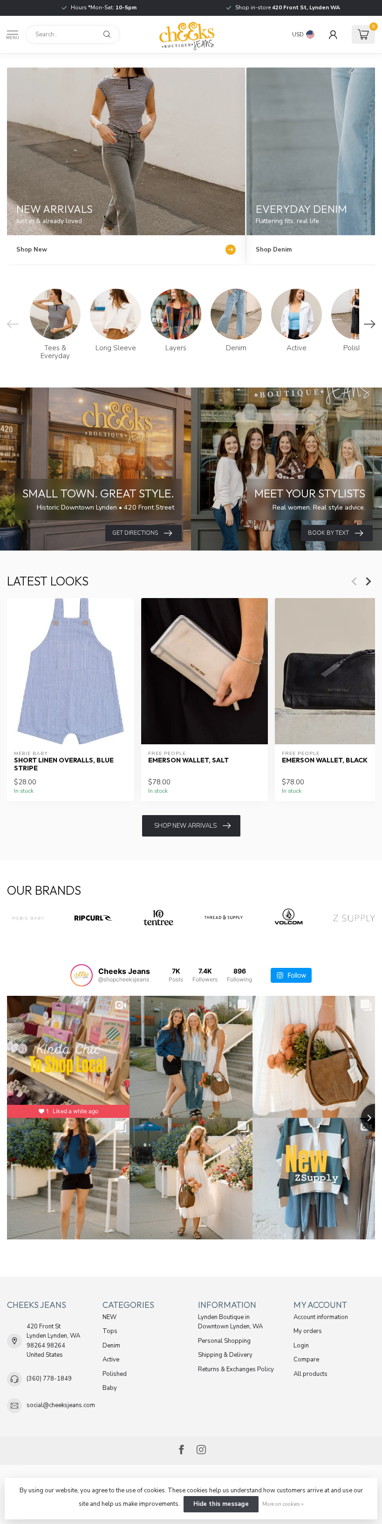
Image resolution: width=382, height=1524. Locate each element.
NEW (109, 1317)
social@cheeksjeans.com (61, 1405)
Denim (111, 1345)
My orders (307, 1331)
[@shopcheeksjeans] (81, 975)
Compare (306, 1359)
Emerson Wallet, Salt (188, 760)
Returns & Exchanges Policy (236, 1369)
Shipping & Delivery (225, 1355)
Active (110, 1359)
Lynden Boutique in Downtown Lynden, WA (230, 1322)
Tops (109, 1331)
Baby (109, 1388)
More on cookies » (283, 1504)
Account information (320, 1317)
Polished (114, 1374)
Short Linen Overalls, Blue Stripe (64, 764)
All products (310, 1374)
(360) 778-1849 (49, 1378)
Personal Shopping (224, 1341)
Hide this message (221, 1504)
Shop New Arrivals (185, 826)
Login (301, 1345)
